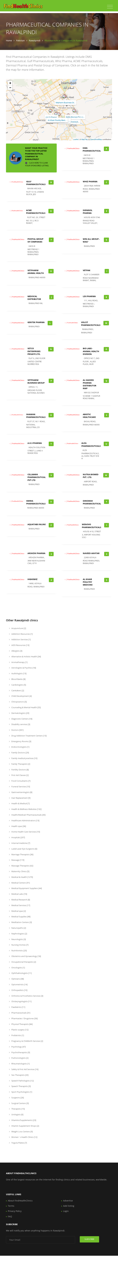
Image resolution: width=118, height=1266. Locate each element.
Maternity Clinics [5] (20, 871)
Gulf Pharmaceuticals (35, 183)
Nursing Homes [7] (19, 944)
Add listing (68, 1205)
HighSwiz (32, 579)
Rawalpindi (34, 40)
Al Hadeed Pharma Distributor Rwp (89, 384)
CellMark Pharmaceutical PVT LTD (37, 477)
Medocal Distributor (34, 297)
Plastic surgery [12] (19, 1029)
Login (66, 1211)
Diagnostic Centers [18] (21, 718)
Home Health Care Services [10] (25, 831)
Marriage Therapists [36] (22, 854)
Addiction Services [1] (21, 639)
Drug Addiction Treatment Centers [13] (29, 735)
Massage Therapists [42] (22, 865)
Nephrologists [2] (19, 933)
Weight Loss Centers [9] (22, 1131)
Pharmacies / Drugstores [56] (24, 1018)
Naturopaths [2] (18, 928)
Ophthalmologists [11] (21, 973)
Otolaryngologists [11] (21, 1001)
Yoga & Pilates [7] (19, 1142)
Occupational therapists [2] (23, 961)
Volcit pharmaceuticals (90, 323)
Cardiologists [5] (18, 684)
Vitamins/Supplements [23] (23, 1120)
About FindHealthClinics (20, 1200)
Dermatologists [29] (20, 713)
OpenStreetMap (96, 139)
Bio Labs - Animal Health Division (91, 351)
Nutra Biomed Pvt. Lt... (75, 117)
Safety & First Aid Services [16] (24, 1069)
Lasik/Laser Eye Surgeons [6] (24, 848)
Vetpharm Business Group (36, 381)
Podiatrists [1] (17, 1035)
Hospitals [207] (18, 837)
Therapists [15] (18, 1108)
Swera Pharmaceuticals (35, 502)
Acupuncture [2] (18, 628)
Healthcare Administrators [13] (25, 820)
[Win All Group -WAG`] (64, 96)
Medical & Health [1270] (22, 877)
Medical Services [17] (20, 905)
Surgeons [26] (17, 1097)
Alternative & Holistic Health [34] (26, 656)
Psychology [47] (18, 1046)
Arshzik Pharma (36, 553)
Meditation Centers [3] (21, 922)
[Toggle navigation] (110, 6)
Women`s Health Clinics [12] (24, 1137)
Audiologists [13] (18, 673)
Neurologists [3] (18, 939)
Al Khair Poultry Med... (57, 120)
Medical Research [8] (20, 899)
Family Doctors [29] (20, 752)
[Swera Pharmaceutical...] (59, 114)
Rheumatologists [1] (20, 1063)
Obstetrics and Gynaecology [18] (26, 956)
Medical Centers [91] (20, 882)
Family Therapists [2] (20, 764)
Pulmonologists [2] (19, 1058)
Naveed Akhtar (91, 553)
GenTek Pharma (36, 322)
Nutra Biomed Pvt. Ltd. (90, 476)
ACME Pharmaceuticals (35, 211)
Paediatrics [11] (18, 1007)
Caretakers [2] (17, 690)
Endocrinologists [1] (20, 746)
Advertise (68, 1200)
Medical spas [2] (18, 911)
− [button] (10, 88)
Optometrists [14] (19, 984)
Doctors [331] (17, 730)
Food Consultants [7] (20, 780)
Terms (11, 1205)
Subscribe (89, 1239)
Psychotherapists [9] (20, 1052)
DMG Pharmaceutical (92, 149)
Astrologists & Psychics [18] (23, 667)
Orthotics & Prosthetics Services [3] (27, 995)
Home (9, 40)
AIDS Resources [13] (20, 645)
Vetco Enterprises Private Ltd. (34, 351)
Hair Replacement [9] (20, 798)
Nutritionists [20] (19, 950)
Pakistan (20, 40)
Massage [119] (17, 860)
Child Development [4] (21, 696)
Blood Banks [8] (18, 679)
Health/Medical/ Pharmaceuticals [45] (28, 814)
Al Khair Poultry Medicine (87, 582)
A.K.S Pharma (51, 117)
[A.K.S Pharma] (50, 111)
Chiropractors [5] (19, 701)
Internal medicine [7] (20, 843)
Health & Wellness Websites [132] (26, 809)
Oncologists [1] (18, 967)
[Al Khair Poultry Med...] (56, 114)
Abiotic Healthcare (89, 415)
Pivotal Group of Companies (35, 240)
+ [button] (10, 83)
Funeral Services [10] (20, 786)
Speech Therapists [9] (21, 1086)
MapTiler (84, 139)
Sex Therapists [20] (19, 1075)
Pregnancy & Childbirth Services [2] (27, 1041)
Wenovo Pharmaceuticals (91, 525)
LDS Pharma (89, 296)
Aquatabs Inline (37, 524)
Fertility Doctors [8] (20, 769)
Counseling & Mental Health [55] (26, 707)
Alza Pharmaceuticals (91, 444)
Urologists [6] (17, 1114)
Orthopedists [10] (19, 990)
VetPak (86, 270)
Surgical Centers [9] (20, 1103)
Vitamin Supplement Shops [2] (25, 1125)
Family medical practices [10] (24, 758)
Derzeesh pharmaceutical (92, 502)
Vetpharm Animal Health (36, 271)
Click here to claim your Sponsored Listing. (37, 164)
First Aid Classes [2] (20, 775)
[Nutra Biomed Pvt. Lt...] (74, 110)
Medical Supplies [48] (20, 916)
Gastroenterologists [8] (21, 792)
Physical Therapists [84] (22, 1024)
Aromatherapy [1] (19, 662)
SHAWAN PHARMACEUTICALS (35, 415)
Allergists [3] (16, 650)
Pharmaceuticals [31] (20, 1012)
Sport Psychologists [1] (21, 1091)
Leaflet (75, 139)
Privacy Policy (15, 1211)
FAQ (10, 1216)
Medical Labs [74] (19, 894)
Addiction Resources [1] (22, 634)
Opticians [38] (17, 978)
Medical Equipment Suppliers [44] (26, 888)
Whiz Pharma (90, 181)
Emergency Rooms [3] (21, 741)
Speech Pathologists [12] (22, 1080)
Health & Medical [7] (20, 803)
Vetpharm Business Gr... (65, 102)
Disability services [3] (20, 724)
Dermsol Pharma (87, 211)
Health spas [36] (18, 826)
